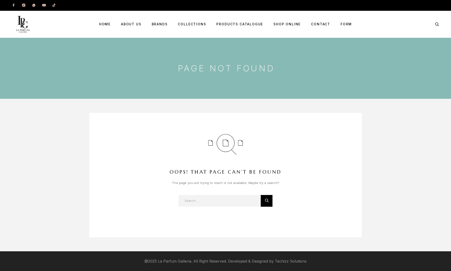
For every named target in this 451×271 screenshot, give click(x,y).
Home (105, 24)
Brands (160, 24)
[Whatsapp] (34, 5)
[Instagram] (24, 5)
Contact (320, 24)
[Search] (437, 24)
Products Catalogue (239, 24)
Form (346, 24)
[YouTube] (44, 5)
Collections (192, 24)
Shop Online (287, 24)
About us (131, 24)
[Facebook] (14, 5)
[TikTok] (54, 5)
